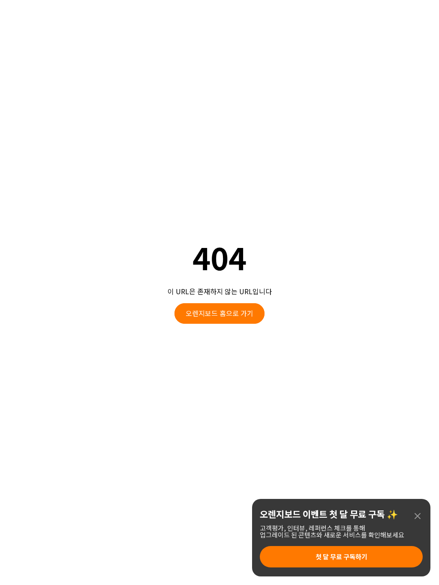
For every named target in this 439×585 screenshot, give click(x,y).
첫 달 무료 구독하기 (341, 556)
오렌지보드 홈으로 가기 (219, 313)
